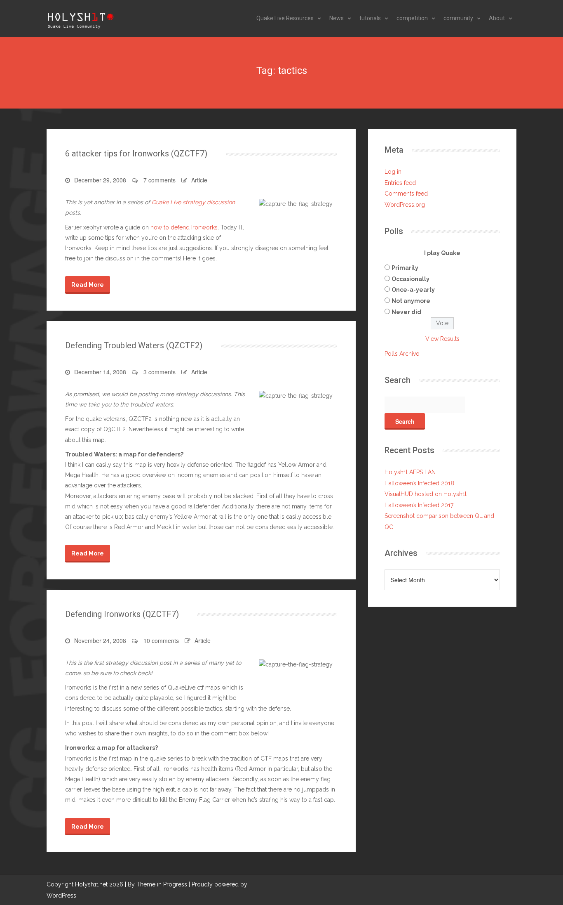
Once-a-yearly (413, 289)
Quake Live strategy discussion (193, 202)
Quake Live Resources (285, 18)
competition (412, 18)
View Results (442, 339)
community (458, 18)
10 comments (161, 640)
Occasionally (410, 279)
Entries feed (400, 183)
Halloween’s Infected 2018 (419, 483)
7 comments (159, 180)
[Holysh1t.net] (81, 18)
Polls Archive (402, 353)
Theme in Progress (161, 884)
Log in (393, 171)
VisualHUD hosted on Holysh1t (426, 494)
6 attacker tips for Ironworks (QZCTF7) (136, 153)
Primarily (405, 268)
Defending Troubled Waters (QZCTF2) (133, 345)
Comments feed (406, 193)
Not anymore (411, 301)
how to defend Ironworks (184, 227)
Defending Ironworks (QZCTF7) (122, 614)
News (336, 18)
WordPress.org (405, 204)
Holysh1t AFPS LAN (410, 472)
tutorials (370, 18)
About (497, 18)
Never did (406, 312)
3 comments (159, 372)
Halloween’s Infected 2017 (419, 505)
